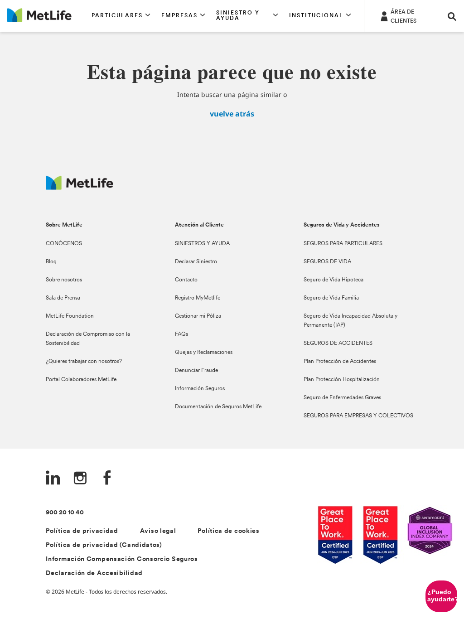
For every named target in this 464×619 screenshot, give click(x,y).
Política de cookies (228, 531)
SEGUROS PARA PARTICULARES (343, 244)
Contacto (186, 280)
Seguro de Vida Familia (331, 298)
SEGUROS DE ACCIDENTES (338, 343)
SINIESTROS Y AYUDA (202, 244)
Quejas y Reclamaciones (203, 352)
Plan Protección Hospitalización (342, 379)
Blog (51, 262)
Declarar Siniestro (196, 262)
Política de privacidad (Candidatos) (104, 545)
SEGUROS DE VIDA (327, 262)
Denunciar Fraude (196, 370)
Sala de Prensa (63, 298)
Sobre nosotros (64, 280)
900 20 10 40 (65, 512)
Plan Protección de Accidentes (340, 361)
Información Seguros (200, 389)
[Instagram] (80, 478)
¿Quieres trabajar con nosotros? (84, 361)
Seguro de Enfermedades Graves (342, 398)
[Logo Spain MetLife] (79, 187)
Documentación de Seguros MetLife (218, 407)
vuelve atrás (232, 114)
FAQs (181, 334)
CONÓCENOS (64, 244)
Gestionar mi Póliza (198, 316)
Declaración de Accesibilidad (94, 573)
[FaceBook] (107, 478)
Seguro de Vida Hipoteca (333, 280)
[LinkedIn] (53, 478)
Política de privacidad (82, 531)
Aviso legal (158, 531)
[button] (121, 16)
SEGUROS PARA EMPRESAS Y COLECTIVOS (358, 416)
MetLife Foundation (70, 316)
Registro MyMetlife (197, 298)
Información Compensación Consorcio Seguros (122, 559)
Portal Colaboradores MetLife (81, 379)
